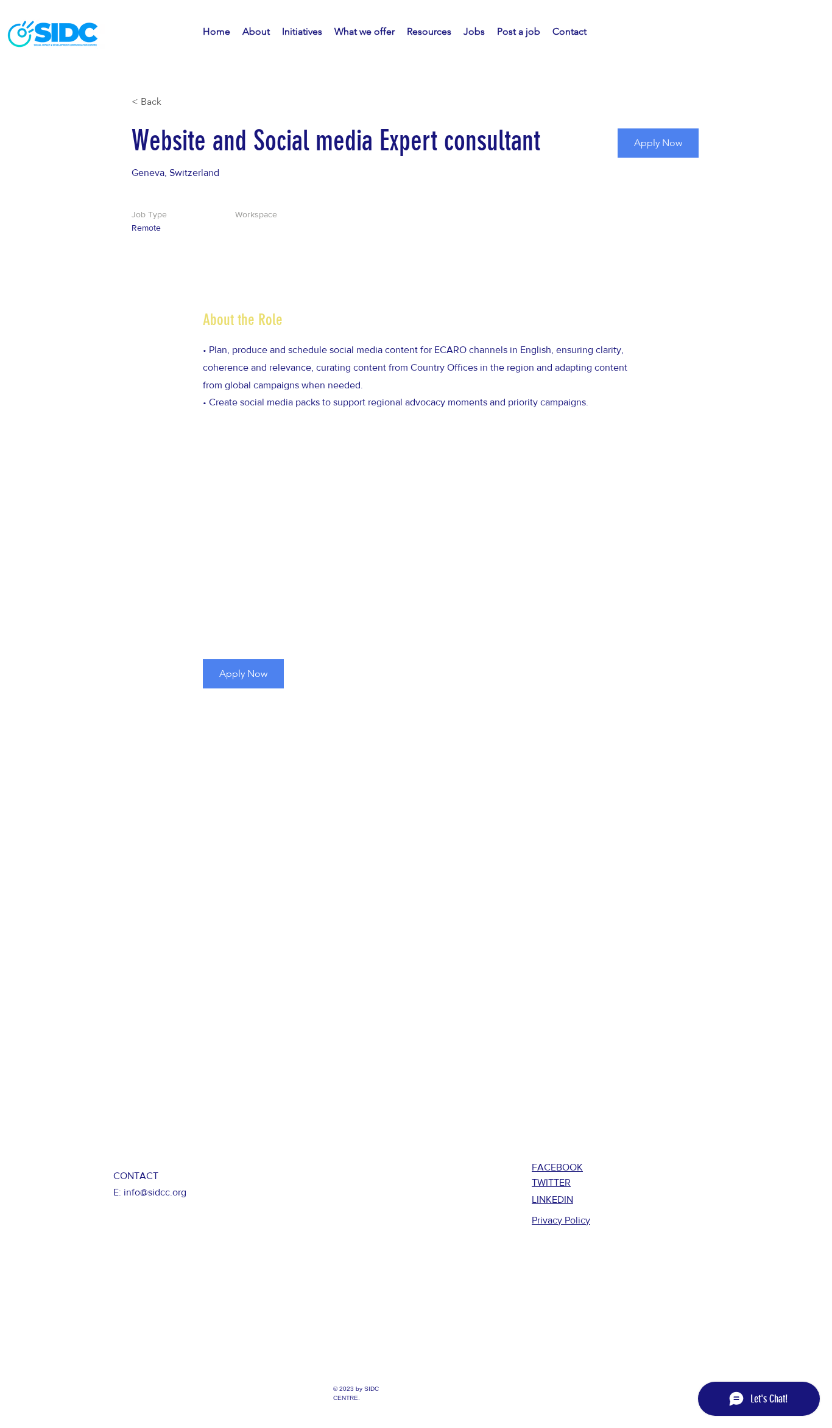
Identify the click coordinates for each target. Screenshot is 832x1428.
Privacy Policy (561, 1220)
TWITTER (551, 1182)
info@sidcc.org (155, 1192)
